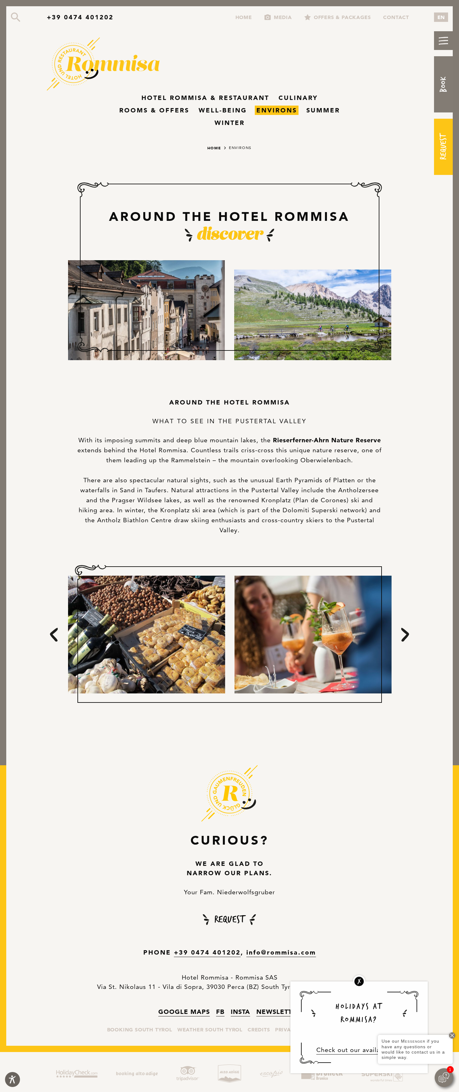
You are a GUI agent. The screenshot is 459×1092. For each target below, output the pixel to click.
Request (443, 147)
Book (443, 84)
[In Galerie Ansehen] (146, 310)
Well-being (223, 110)
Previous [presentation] (54, 634)
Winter (230, 123)
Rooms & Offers (154, 110)
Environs (276, 110)
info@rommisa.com (281, 952)
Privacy (286, 1029)
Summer (323, 110)
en (441, 17)
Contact (396, 17)
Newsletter (278, 1011)
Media (283, 17)
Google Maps (184, 1011)
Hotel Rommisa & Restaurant (205, 98)
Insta (240, 1011)
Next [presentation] (405, 634)
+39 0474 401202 (80, 17)
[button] (443, 40)
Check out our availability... (359, 1050)
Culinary (298, 98)
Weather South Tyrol (210, 1029)
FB (220, 1011)
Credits (259, 1029)
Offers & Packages (342, 17)
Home (243, 17)
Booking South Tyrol (139, 1029)
